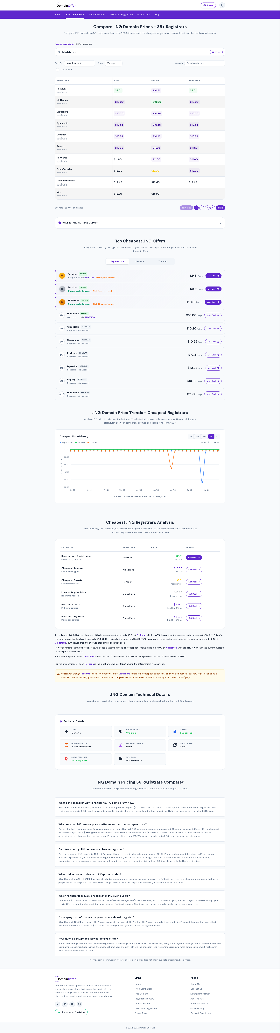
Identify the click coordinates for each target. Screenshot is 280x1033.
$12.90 (118, 193)
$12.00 (118, 170)
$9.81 (118, 90)
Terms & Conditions (200, 1013)
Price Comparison (75, 14)
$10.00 (119, 102)
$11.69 (156, 147)
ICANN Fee (66, 69)
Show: (101, 63)
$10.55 (119, 124)
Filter (218, 52)
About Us (195, 984)
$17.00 (155, 170)
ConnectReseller (66, 180)
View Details (62, 92)
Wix (59, 192)
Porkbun (61, 88)
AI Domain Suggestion (121, 14)
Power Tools (143, 14)
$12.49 (118, 182)
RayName (62, 157)
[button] (202, 442)
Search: (179, 63)
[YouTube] (72, 1004)
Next (220, 208)
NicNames (62, 100)
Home (58, 14)
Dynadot (61, 134)
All (217, 436)
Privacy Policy (197, 1008)
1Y (211, 436)
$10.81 (156, 90)
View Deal (211, 302)
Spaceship (62, 123)
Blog (157, 14)
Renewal (139, 261)
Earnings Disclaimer (200, 993)
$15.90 (155, 193)
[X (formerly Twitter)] (57, 1004)
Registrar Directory (144, 998)
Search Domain (97, 14)
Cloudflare (62, 111)
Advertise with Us (199, 1003)
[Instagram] (79, 1004)
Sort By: (59, 63)
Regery (61, 146)
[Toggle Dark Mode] (222, 5)
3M (197, 436)
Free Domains (141, 993)
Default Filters (69, 52)
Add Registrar (197, 998)
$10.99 (119, 147)
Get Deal (212, 276)
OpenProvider (64, 169)
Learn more (184, 960)
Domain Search (142, 1003)
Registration (117, 261)
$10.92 (119, 136)
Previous (186, 208)
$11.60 (118, 159)
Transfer (162, 261)
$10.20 (119, 113)
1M (191, 436)
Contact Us (196, 988)
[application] (140, 468)
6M (204, 436)
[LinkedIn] (65, 1004)
